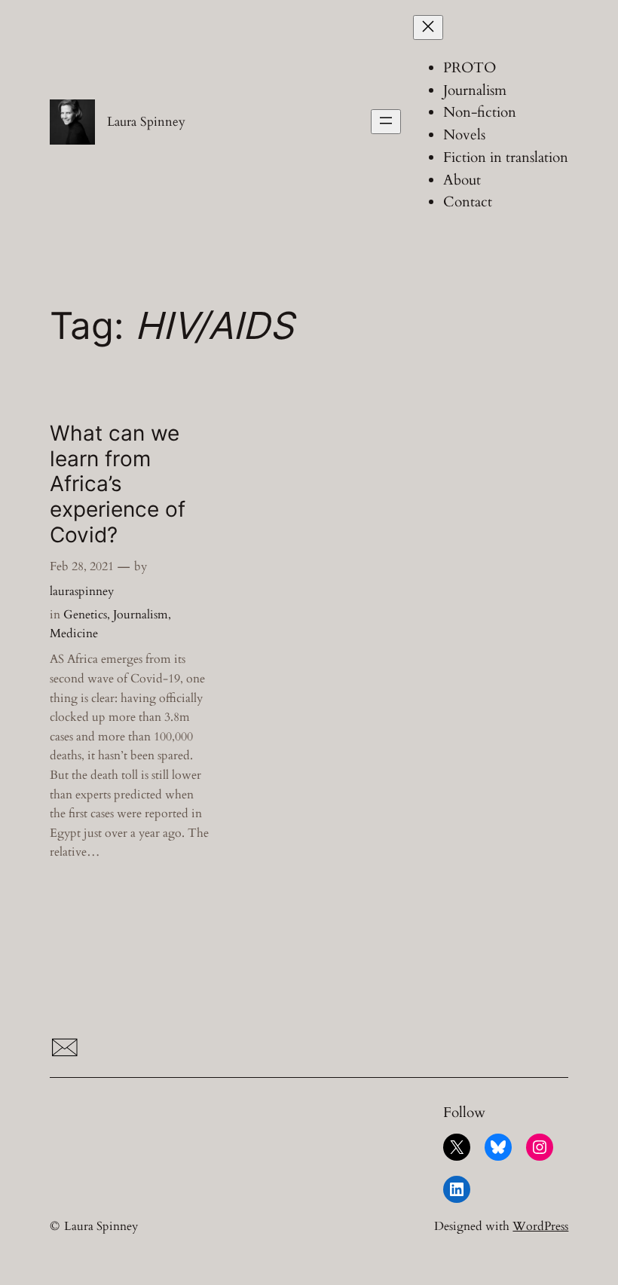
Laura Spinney (146, 121)
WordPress (540, 1226)
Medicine (74, 633)
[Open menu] (386, 121)
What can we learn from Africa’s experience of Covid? (117, 484)
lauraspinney (82, 591)
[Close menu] (428, 27)
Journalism (140, 614)
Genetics (85, 614)
